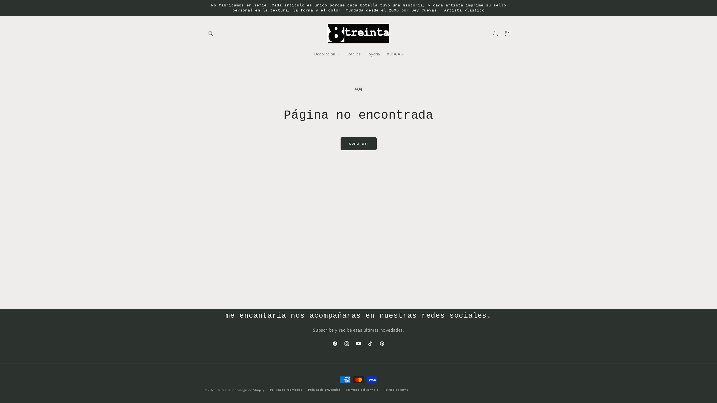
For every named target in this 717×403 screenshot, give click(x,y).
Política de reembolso (286, 390)
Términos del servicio (362, 390)
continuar (358, 143)
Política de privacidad (324, 390)
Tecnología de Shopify (248, 390)
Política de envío (396, 390)
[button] (210, 33)
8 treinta (224, 390)
